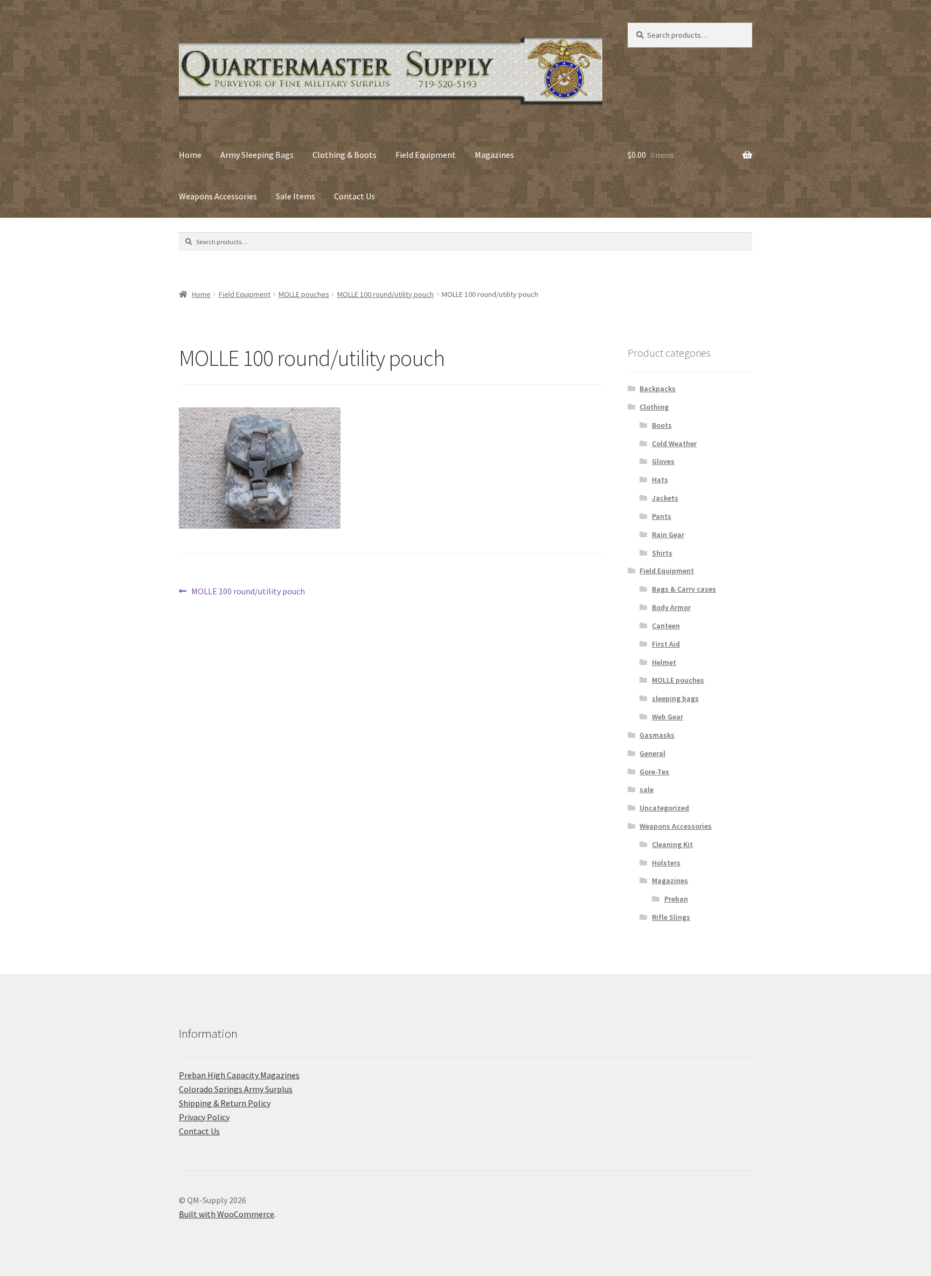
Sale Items (295, 196)
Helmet (664, 662)
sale (647, 789)
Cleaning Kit (672, 844)
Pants (661, 516)
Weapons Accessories (218, 196)
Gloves (663, 461)
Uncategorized (664, 808)
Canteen (666, 625)
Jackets (665, 498)
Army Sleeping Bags (257, 154)
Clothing (654, 407)
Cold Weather (674, 443)
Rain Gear (668, 534)
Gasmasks (657, 735)
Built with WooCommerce (226, 1214)
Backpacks (658, 388)
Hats (660, 479)
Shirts (662, 553)
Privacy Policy (204, 1117)
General (652, 753)
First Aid (666, 644)
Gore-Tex (654, 771)
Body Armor (671, 607)
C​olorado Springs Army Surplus (236, 1089)
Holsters (666, 863)
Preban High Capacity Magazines (239, 1075)
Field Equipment (425, 154)
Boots (662, 425)
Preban (676, 899)
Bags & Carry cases (684, 589)
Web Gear (667, 717)
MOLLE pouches (304, 294)
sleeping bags (675, 698)
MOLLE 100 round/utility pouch (385, 294)
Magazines (494, 154)
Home (190, 154)
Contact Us (354, 196)
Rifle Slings (671, 917)
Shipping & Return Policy (224, 1103)
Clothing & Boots (344, 154)
